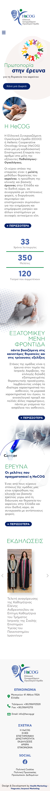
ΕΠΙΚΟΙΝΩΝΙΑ (25, 747)
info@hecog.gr (26, 714)
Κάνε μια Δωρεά (17, 86)
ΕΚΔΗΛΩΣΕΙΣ (25, 742)
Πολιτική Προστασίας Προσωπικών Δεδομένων (25, 773)
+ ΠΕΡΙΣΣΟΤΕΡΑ (18, 225)
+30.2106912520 (32, 704)
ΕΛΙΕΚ (25, 733)
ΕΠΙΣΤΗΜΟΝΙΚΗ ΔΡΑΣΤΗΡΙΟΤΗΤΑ (25, 737)
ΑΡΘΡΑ (25, 745)
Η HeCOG (25, 730)
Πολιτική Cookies (25, 769)
